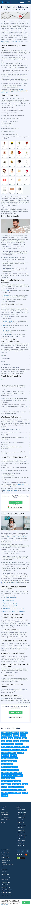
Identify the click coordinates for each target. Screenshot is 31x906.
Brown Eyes (5, 750)
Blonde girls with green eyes (9, 767)
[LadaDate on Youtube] (18, 851)
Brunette (12, 752)
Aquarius (17, 738)
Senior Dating (5, 857)
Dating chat (6, 290)
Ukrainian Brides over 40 (16, 787)
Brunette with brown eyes (9, 761)
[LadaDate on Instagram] (27, 851)
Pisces (4, 735)
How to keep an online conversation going (14, 611)
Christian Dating (6, 877)
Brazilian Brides (21, 817)
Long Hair (13, 755)
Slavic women (6, 316)
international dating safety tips (9, 582)
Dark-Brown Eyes (23, 747)
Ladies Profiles (5, 852)
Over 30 (25, 784)
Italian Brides (21, 843)
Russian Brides (21, 809)
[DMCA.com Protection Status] (21, 858)
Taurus (9, 741)
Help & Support (5, 819)
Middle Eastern (6, 784)
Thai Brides (5, 879)
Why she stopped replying (10, 603)
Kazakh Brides (21, 827)
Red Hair (20, 752)
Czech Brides (21, 822)
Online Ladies (5, 732)
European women (7, 334)
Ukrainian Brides (22, 812)
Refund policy (4, 817)
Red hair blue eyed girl (8, 778)
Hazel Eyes (19, 744)
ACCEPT (26, 902)
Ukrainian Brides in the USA (7, 865)
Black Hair (5, 752)
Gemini (16, 735)
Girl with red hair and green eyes (11, 781)
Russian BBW (20, 790)
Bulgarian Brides (22, 838)
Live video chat (7, 299)
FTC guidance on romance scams (17, 536)
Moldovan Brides (22, 814)
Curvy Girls (10, 744)
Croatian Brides (21, 840)
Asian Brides (5, 872)
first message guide (23, 484)
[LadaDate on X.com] (22, 851)
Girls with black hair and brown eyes (12, 775)
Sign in (22, 2)
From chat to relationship (9, 597)
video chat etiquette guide (10, 490)
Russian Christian (15, 792)
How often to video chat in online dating (13, 608)
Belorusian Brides (22, 835)
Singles (25, 792)
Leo (3, 741)
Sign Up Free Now (15, 502)
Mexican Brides (6, 887)
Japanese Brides (6, 882)
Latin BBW (5, 792)
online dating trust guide (10, 486)
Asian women (6, 325)
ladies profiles (16, 41)
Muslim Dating (5, 874)
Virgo (10, 738)
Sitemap (3, 822)
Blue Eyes (13, 747)
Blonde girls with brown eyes (10, 770)
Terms (3, 809)
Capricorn (15, 732)
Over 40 (4, 787)
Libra (24, 738)
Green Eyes (14, 750)
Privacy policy (4, 814)
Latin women (6, 330)
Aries (9, 735)
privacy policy (4, 904)
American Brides (6, 884)
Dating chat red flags (8, 600)
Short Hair (5, 755)
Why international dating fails (10, 606)
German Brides (21, 830)
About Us (3, 807)
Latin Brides (5, 869)
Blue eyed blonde (7, 764)
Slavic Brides (21, 820)
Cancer (23, 735)
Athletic (16, 741)
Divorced (4, 795)
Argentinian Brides (6, 890)
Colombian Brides (6, 892)
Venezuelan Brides (6, 895)
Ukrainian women (7, 321)
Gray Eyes (4, 747)
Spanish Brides (21, 845)
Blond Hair (23, 750)
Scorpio (4, 738)
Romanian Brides (22, 832)
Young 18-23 (16, 784)
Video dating (6, 295)
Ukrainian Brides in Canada (6, 861)
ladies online (4, 41)
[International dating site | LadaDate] (6, 2)
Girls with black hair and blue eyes (11, 772)
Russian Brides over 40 (8, 790)
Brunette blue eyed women (9, 758)
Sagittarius (23, 732)
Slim (3, 744)
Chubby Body (24, 741)
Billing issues (4, 812)
